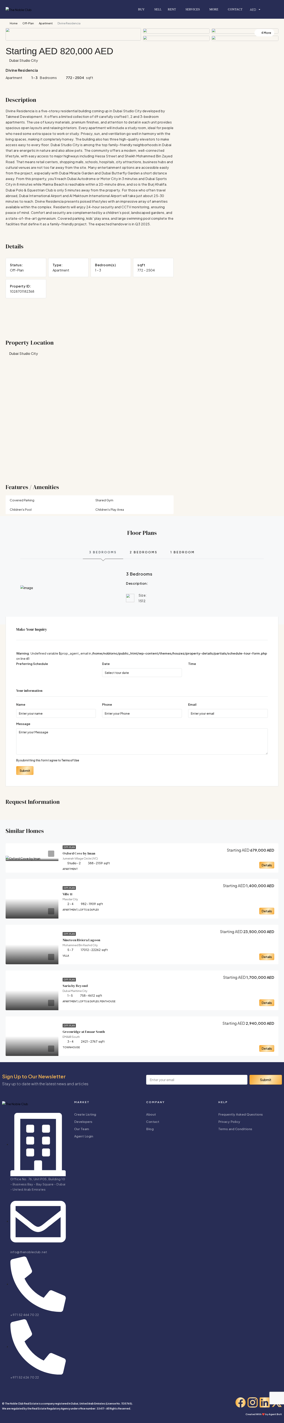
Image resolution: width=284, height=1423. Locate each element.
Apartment (46, 23)
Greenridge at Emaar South (84, 1031)
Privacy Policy (229, 1121)
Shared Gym (104, 500)
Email (192, 704)
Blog (150, 1129)
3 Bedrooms (103, 552)
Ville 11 (67, 894)
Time (192, 664)
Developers (83, 1121)
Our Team (81, 1129)
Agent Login (83, 1136)
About (151, 1114)
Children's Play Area (109, 509)
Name (20, 704)
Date (106, 664)
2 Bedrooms (144, 552)
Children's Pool (21, 509)
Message (23, 724)
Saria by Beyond (75, 985)
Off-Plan (28, 23)
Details (267, 865)
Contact (235, 9)
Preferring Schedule (32, 664)
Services (192, 9)
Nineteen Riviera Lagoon (81, 940)
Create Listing (85, 1114)
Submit (25, 770)
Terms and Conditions (235, 1129)
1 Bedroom (182, 552)
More (213, 9)
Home (13, 23)
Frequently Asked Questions (240, 1114)
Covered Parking (22, 500)
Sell (158, 9)
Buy (141, 9)
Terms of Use (70, 760)
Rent (172, 9)
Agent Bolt (275, 1414)
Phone (107, 704)
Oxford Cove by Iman (79, 853)
